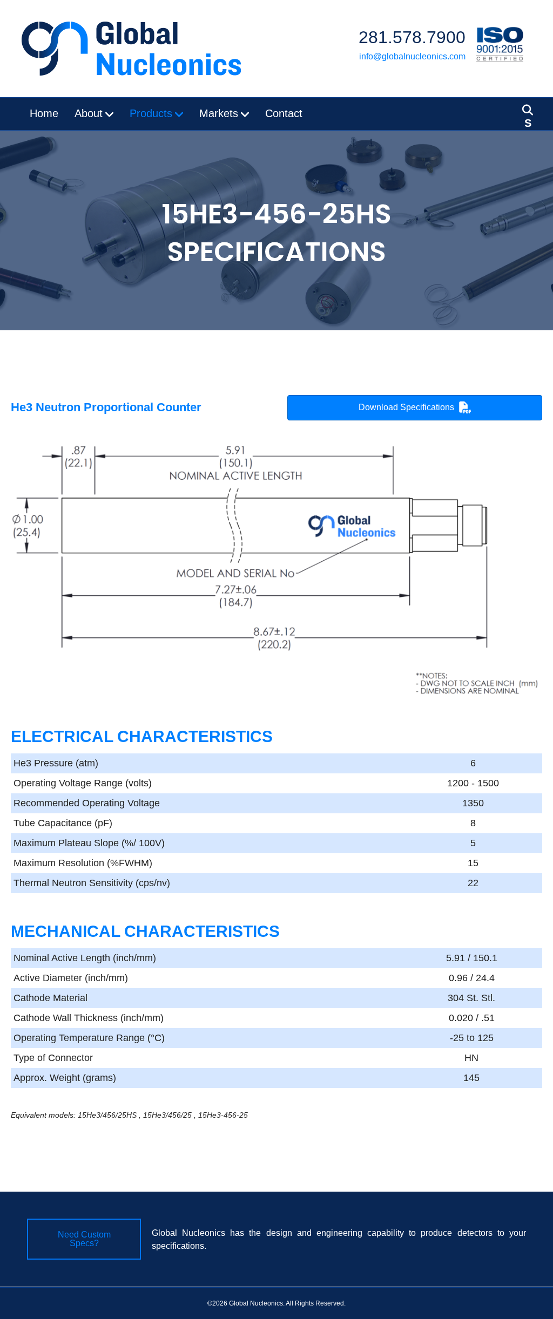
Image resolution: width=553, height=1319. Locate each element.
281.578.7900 (412, 37)
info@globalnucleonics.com (412, 56)
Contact (283, 113)
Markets (218, 113)
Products (151, 113)
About (89, 113)
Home (44, 113)
